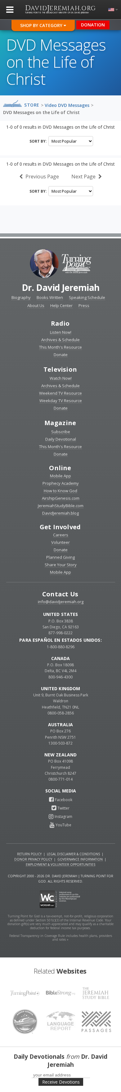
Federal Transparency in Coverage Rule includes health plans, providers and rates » (60, 938)
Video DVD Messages (67, 105)
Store (31, 105)
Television (60, 369)
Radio (60, 323)
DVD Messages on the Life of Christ (41, 112)
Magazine (60, 423)
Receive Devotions (61, 1082)
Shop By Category (42, 25)
